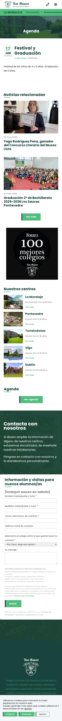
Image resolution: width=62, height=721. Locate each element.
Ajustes (42, 714)
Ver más (31, 217)
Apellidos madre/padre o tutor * (21, 506)
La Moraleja (13, 12)
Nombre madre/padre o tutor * (21, 496)
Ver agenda (31, 399)
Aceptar (10, 714)
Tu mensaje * (11, 549)
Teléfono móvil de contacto (19, 526)
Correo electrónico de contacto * (22, 516)
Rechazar (26, 714)
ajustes (28, 708)
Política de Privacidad (24, 596)
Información (32, 12)
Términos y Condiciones (25, 615)
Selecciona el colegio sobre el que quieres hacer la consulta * (31, 538)
